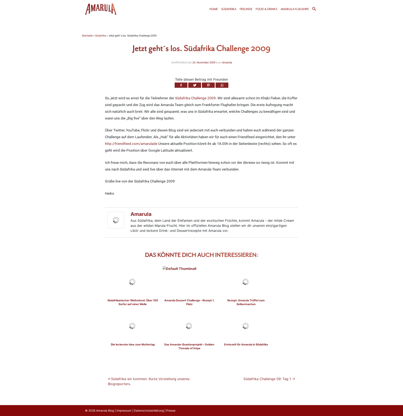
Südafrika (228, 9)
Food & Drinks (266, 9)
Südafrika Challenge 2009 (195, 98)
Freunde (246, 9)
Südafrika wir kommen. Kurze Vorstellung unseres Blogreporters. (149, 381)
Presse (170, 410)
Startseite (87, 35)
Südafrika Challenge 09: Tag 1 (267, 379)
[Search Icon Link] (314, 10)
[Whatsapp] (222, 85)
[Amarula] (115, 220)
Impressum (123, 410)
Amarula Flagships (295, 9)
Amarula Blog (105, 410)
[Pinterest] (208, 85)
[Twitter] (194, 85)
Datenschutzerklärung (149, 410)
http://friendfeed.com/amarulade (131, 144)
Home (213, 9)
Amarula (227, 62)
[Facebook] (181, 85)
